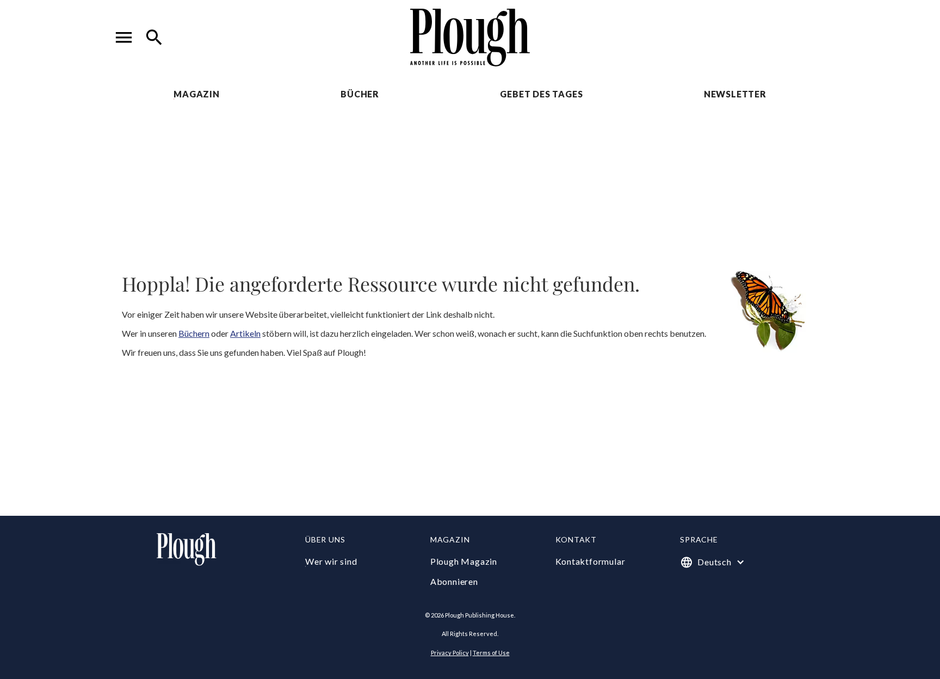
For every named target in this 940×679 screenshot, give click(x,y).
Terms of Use (491, 652)
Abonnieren (454, 581)
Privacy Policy (450, 652)
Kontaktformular (590, 561)
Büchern (193, 333)
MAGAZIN (197, 94)
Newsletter (735, 94)
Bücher (360, 94)
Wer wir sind (331, 561)
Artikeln (245, 333)
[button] (124, 37)
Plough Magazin (463, 561)
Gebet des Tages (541, 94)
